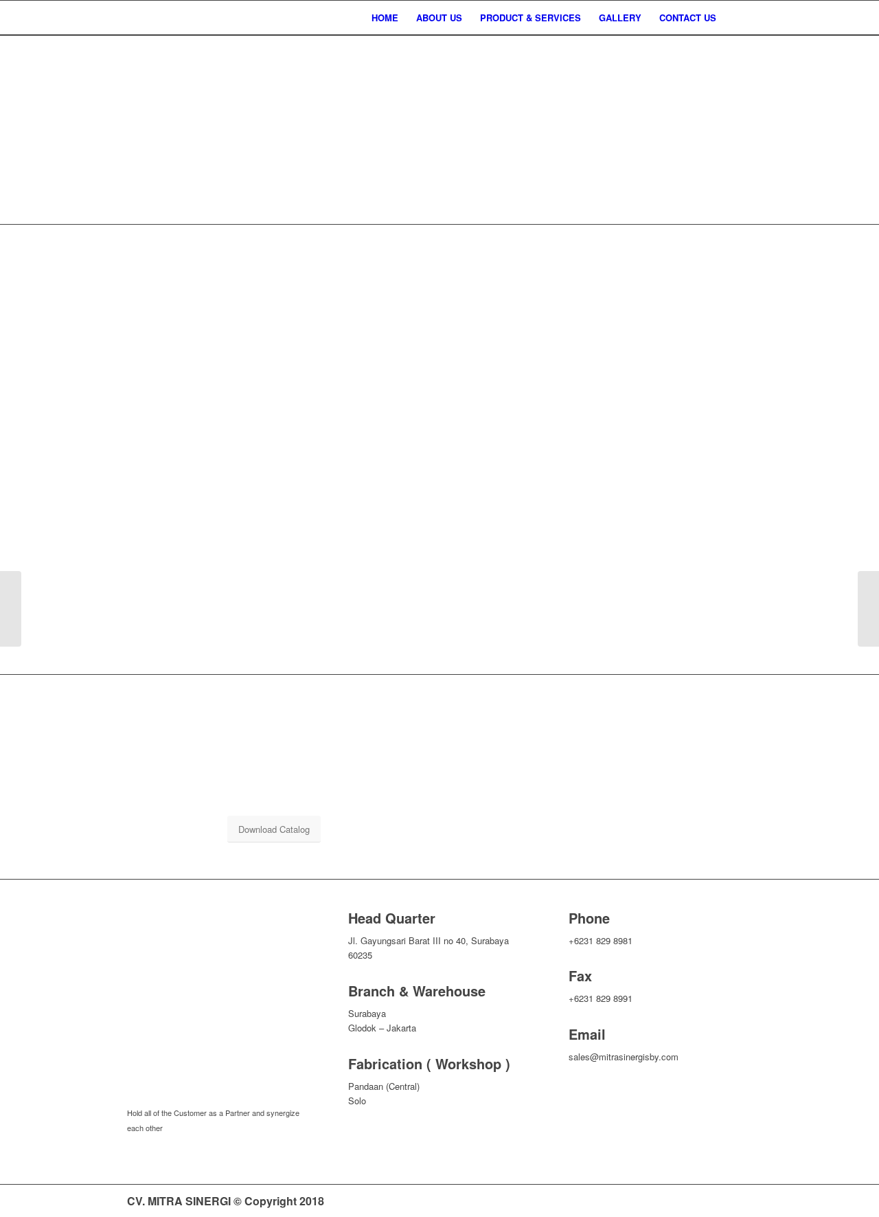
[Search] (738, 18)
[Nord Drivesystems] (10, 609)
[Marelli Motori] (868, 609)
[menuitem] (385, 18)
